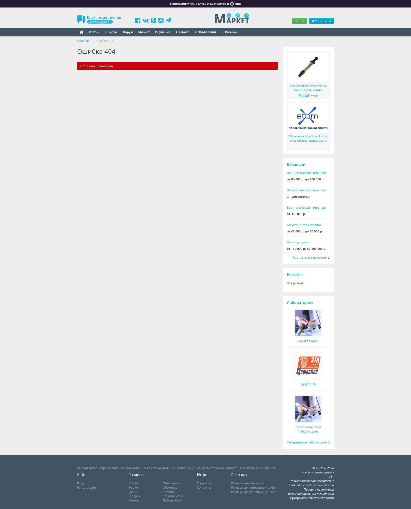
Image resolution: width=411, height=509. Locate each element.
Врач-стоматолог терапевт (306, 173)
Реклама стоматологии (248, 483)
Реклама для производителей (253, 487)
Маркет (144, 32)
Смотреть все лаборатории (307, 442)
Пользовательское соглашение (312, 481)
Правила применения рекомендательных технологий (311, 491)
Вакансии (296, 164)
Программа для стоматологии (312, 498)
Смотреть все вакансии (309, 257)
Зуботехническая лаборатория (308, 429)
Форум (127, 32)
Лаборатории (300, 302)
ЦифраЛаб (308, 384)
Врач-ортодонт (298, 242)
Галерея (134, 496)
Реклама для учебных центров (253, 492)
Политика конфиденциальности (310, 485)
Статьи (94, 32)
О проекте (204, 483)
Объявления (207, 32)
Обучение (162, 32)
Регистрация (323, 20)
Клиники (231, 32)
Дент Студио (308, 341)
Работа (183, 32)
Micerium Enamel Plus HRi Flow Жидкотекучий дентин (308, 88)
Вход (301, 20)
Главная (83, 41)
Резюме (294, 274)
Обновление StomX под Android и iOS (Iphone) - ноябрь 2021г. (308, 138)
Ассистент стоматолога (304, 225)
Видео (112, 32)
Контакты (204, 487)
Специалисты (173, 496)
